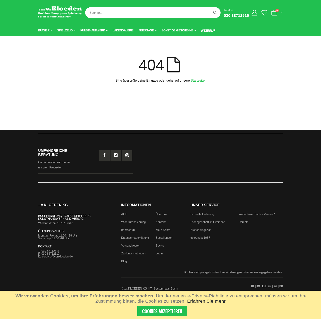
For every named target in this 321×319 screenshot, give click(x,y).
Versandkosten (130, 245)
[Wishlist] (265, 12)
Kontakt (161, 222)
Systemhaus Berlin (166, 288)
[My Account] (254, 12)
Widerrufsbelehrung (133, 222)
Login (159, 253)
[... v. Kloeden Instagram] (127, 155)
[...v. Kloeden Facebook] (104, 155)
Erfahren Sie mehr (206, 301)
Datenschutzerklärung (135, 237)
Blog (124, 261)
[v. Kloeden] (60, 12)
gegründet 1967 (200, 237)
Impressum (128, 230)
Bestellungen (164, 237)
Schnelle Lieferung (202, 214)
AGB (124, 214)
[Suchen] (215, 12)
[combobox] (153, 12)
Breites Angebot (200, 230)
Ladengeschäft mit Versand (207, 222)
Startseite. (198, 80)
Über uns (161, 214)
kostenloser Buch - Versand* (257, 214)
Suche (160, 245)
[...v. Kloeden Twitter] (115, 155)
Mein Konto (163, 230)
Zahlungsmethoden (133, 253)
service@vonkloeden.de (57, 256)
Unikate (243, 222)
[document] (161, 304)
